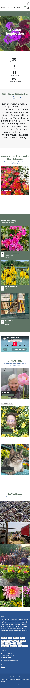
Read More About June (5, 479)
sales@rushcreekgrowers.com (10, 660)
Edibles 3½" (22, 637)
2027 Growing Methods (11, 286)
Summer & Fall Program (22, 646)
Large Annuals (8, 643)
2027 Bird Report (9, 320)
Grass (17, 640)
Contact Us (20, 684)
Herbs (2, 643)
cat (14, 68)
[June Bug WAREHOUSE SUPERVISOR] (15, 459)
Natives (14, 643)
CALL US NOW (28, 3)
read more (7, 257)
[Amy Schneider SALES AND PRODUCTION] (15, 421)
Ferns (13, 640)
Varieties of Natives (14, 81)
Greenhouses (14, 62)
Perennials (20, 643)
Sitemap (14, 684)
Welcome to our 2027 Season (12, 253)
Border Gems (15, 637)
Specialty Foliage (13, 646)
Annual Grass (3, 637)
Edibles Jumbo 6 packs (5, 640)
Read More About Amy (5, 441)
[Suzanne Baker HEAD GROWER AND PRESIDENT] (15, 383)
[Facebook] (2, 667)
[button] (14, 46)
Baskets (10, 637)
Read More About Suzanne (6, 403)
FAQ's (9, 684)
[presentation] (3, 33)
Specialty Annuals (4, 646)
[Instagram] (4, 667)
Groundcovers (22, 640)
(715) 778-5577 (28, 7)
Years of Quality (14, 75)
